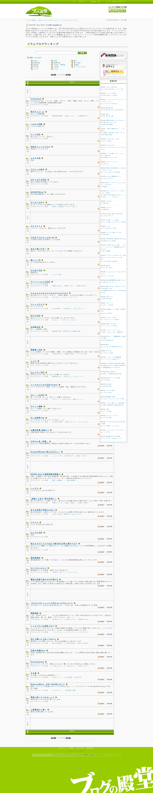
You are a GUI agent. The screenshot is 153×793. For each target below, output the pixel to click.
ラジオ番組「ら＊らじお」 (111, 425)
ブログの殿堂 (31, 20)
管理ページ (82, 1)
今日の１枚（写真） (39, 441)
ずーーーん (73, 297)
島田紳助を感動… (58, 115)
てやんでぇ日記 (108, 352)
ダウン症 (109, 350)
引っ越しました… (58, 666)
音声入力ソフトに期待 (113, 377)
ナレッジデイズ (38, 304)
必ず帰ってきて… (71, 619)
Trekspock (36, 99)
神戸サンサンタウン (109, 282)
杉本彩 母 (66, 331)
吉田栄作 (61, 206)
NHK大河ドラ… (70, 455)
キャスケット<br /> (112, 415)
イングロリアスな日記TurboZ (44, 385)
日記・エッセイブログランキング (48, 20)
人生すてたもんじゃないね (42, 237)
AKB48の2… (68, 308)
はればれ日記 (107, 386)
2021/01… (56, 297)
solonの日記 (107, 313)
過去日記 (106, 203)
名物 (107, 114)
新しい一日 (36, 260)
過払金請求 (109, 108)
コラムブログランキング (70, 20)
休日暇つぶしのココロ (110, 157)
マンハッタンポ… (84, 421)
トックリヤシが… (71, 632)
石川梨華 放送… (76, 331)
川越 (107, 409)
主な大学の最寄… (58, 421)
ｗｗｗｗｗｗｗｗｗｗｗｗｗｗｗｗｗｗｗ (49, 293)
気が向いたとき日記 (109, 240)
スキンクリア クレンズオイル (115, 430)
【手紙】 (55, 572)
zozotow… (65, 319)
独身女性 (36, 63)
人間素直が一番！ (38, 710)
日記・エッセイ (35, 57)
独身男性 (57, 63)
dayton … (56, 319)
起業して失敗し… (71, 502)
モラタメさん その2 (113, 139)
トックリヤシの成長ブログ (42, 626)
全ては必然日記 (108, 340)
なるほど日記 (37, 270)
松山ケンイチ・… (71, 115)
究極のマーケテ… (58, 502)
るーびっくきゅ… (73, 572)
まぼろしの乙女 (57, 514)
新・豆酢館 (106, 251)
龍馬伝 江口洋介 (111, 323)
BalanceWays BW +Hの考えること (48, 684)
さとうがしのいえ (38, 568)
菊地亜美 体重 (110, 396)
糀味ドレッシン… (78, 399)
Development (37, 662)
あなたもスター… (77, 514)
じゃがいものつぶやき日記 (111, 172)
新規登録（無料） (96, 1)
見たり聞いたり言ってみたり (43, 639)
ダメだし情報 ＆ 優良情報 (115, 403)
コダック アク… (79, 376)
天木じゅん (109, 296)
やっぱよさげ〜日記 (109, 228)
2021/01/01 (110, 145)
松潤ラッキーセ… (71, 421)
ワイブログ (106, 432)
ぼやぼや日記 (107, 298)
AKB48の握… (57, 308)
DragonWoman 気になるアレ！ (45, 452)
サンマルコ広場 (111, 93)
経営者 (36, 65)
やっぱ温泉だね (38, 418)
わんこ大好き (107, 141)
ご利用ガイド (62, 748)
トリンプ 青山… (57, 274)
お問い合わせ (80, 748)
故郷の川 (67, 514)
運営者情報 (90, 748)
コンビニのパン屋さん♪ (110, 103)
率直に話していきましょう (42, 697)
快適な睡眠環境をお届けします (116, 280)
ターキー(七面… (82, 353)
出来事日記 (36, 327)
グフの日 (109, 201)
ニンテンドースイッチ (113, 330)
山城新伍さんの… (84, 115)
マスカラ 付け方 (111, 317)
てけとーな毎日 (38, 169)
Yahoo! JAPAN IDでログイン (115, 74)
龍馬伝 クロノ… (70, 285)
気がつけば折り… (84, 643)
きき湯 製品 (68, 677)
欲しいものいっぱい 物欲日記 (113, 332)
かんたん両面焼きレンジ (113, 176)
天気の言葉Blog (38, 650)
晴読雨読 (35, 613)
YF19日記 (106, 380)
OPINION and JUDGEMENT (113, 110)
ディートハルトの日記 (41, 282)
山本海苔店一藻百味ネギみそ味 (116, 238)
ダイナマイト (37, 226)
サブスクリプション (112, 161)
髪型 (74, 690)
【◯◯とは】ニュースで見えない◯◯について (52, 603)
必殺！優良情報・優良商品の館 (113, 405)
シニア (36, 69)
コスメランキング (78, 751)
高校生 (76, 65)
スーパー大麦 (110, 390)
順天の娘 (106, 234)
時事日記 (106, 209)
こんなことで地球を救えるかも (113, 346)
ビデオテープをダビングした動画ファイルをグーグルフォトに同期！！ (113, 257)
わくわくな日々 (38, 202)
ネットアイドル (80, 67)
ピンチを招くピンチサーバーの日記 (114, 222)
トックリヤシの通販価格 (113, 357)
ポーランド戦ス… (71, 206)
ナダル (108, 226)
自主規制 (68, 690)
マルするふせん (66, 399)
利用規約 (71, 748)
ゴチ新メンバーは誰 (112, 220)
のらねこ (74, 319)
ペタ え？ (65, 297)
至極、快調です (111, 371)
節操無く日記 (37, 350)
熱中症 (54, 206)
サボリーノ (55, 399)
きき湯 (34, 673)
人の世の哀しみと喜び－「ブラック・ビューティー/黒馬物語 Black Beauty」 (113, 247)
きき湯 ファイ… (57, 677)
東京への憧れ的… (58, 643)
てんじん (35, 522)
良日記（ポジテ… (84, 666)
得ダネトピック (38, 112)
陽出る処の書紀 (108, 124)
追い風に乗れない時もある (114, 213)
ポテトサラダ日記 (38, 180)
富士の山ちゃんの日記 (110, 95)
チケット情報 (37, 406)
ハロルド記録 (37, 124)
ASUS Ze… (68, 376)
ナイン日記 (36, 134)
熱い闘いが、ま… (58, 619)
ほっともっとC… (79, 308)
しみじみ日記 (107, 417)
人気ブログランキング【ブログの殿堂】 (75, 754)
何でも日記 (36, 316)
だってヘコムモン (109, 275)
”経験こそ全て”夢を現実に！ (44, 499)
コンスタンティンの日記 (111, 319)
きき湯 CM (77, 677)
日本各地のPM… (57, 353)
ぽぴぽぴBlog (37, 192)
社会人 (36, 61)
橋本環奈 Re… (57, 376)
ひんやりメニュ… (58, 690)
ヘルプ (73, 1)
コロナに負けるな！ (112, 87)
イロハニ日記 (107, 392)
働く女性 (77, 63)
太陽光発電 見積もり (40, 430)
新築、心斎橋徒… (58, 480)
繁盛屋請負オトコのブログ (111, 367)
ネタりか (106, 163)
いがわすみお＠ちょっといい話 (113, 89)
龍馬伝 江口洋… (57, 285)
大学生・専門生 (60, 65)
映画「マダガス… (82, 455)
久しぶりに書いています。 (114, 232)
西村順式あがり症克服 (113, 436)
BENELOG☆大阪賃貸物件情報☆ (46, 474)
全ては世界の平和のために (42, 510)
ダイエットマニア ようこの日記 (113, 398)
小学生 (56, 67)
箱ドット (63, 572)
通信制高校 (36, 558)
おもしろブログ (108, 178)
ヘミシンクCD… (57, 455)
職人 (75, 61)
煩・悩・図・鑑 (108, 116)
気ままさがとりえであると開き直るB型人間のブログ (54, 544)
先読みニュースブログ (41, 147)
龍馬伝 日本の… (82, 285)
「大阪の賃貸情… (71, 480)
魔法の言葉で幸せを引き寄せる (44, 579)
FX (70, 751)
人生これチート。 (109, 215)
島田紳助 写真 (56, 331)
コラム (56, 69)
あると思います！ (38, 249)
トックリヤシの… (58, 632)
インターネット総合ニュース (112, 438)
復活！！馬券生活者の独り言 (112, 373)
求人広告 (109, 384)
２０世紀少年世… (71, 643)
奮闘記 (105, 186)
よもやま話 (36, 158)
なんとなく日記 (38, 372)
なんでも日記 (37, 533)
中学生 (36, 67)
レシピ (34, 361)
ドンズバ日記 (107, 411)
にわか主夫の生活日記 (110, 261)
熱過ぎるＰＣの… (84, 619)
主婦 (55, 61)
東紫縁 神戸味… (70, 353)
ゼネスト (109, 207)
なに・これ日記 (38, 395)
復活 (107, 344)
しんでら (35, 488)
